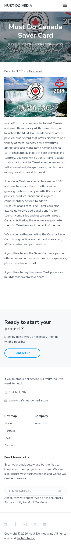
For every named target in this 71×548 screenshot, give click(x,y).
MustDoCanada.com (17, 206)
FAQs (8, 438)
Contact (10, 445)
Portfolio (10, 431)
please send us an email (20, 263)
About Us (41, 423)
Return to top (26, 538)
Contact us (22, 353)
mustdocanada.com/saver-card (24, 277)
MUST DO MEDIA (18, 5)
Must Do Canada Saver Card (40, 133)
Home (8, 423)
